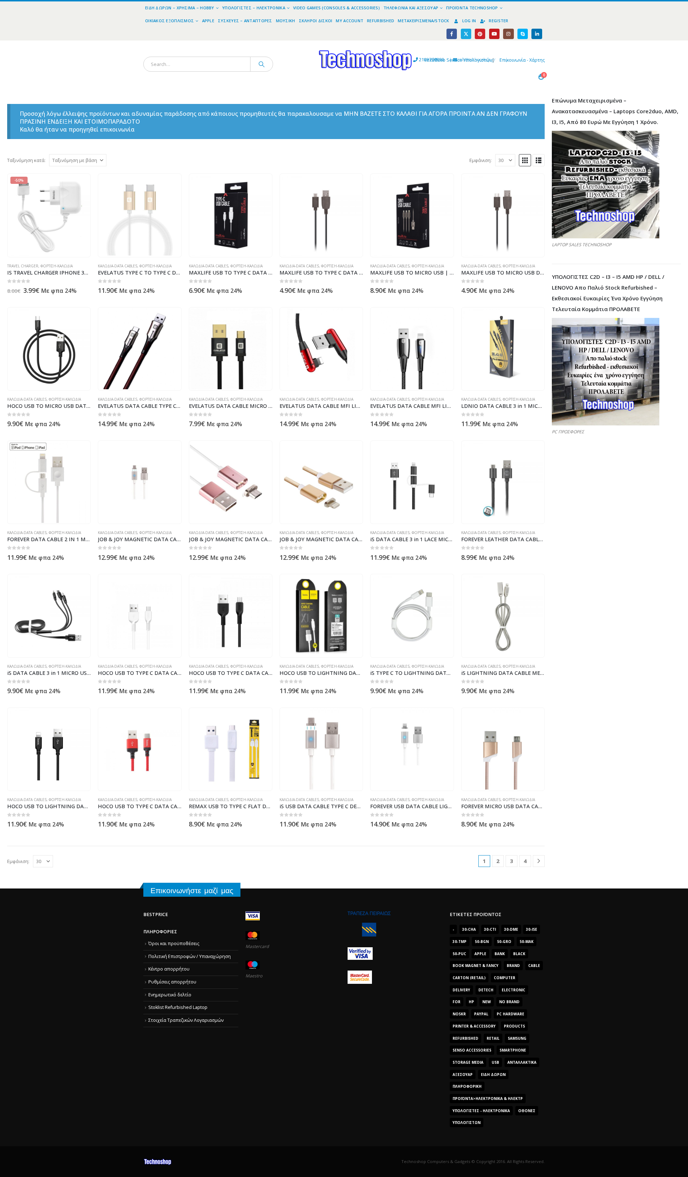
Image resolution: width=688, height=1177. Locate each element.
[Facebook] (451, 34)
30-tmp (460, 941)
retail (493, 1038)
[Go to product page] (139, 215)
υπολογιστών (467, 1122)
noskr (459, 1013)
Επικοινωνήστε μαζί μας (191, 890)
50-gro (504, 941)
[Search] (261, 64)
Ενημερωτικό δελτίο (169, 995)
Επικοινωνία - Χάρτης (522, 60)
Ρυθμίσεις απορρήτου (172, 982)
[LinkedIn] (536, 34)
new (486, 1001)
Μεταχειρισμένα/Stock (423, 20)
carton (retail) (469, 977)
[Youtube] (494, 34)
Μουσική (285, 20)
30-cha (469, 929)
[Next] (539, 861)
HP (471, 1001)
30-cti (490, 929)
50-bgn (482, 941)
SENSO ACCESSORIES (472, 1050)
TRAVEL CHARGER (22, 265)
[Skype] (522, 34)
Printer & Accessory (474, 1026)
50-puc (459, 953)
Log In (469, 20)
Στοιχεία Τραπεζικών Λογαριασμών (186, 1020)
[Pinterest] (480, 34)
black (519, 953)
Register (498, 20)
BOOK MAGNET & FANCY (475, 965)
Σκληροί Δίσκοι (316, 20)
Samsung (517, 1038)
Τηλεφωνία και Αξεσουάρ (410, 7)
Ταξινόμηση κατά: (26, 160)
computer (504, 977)
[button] (525, 160)
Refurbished (380, 20)
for (456, 1001)
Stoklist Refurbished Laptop (177, 1007)
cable (534, 965)
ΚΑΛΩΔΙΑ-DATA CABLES (117, 265)
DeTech (485, 989)
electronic (513, 989)
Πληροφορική (467, 1086)
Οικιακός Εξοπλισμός (169, 20)
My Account (349, 20)
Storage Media (468, 1062)
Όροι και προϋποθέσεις (173, 943)
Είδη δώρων (493, 1074)
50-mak (527, 941)
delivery (461, 989)
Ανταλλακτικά (521, 1062)
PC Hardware (510, 1013)
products (514, 1026)
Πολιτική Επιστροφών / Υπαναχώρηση (189, 956)
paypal (481, 1013)
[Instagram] (508, 34)
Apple (208, 20)
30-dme (511, 929)
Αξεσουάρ (463, 1074)
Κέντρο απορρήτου (169, 969)
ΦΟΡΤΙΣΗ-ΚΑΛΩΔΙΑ (56, 265)
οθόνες (526, 1110)
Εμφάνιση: (480, 160)
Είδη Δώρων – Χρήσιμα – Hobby (179, 7)
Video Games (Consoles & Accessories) (336, 7)
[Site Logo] (299, 44)
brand (513, 965)
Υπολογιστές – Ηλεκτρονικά (253, 7)
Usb (495, 1062)
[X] (466, 34)
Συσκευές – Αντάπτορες (245, 20)
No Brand (509, 1001)
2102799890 (418, 60)
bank (499, 953)
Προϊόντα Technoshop (472, 7)
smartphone (513, 1050)
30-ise (531, 929)
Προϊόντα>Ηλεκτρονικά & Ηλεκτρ (488, 1098)
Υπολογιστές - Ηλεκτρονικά (481, 1110)
